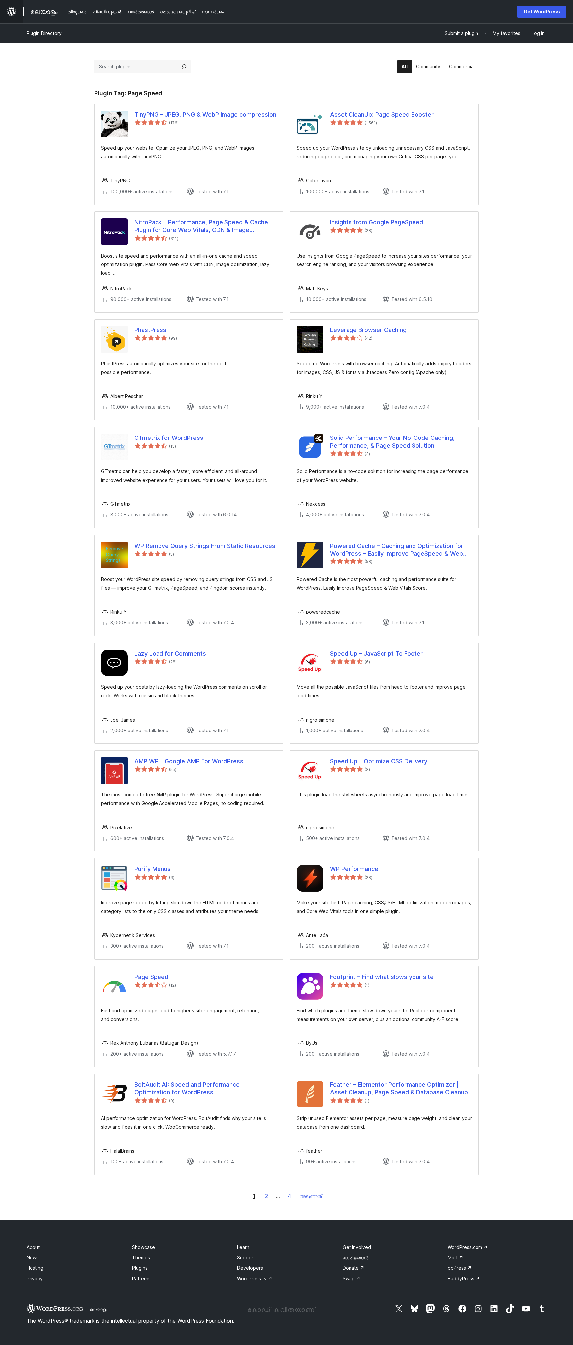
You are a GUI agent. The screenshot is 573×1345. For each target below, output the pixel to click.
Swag (351, 1278)
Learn (243, 1247)
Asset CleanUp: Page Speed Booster (382, 114)
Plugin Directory (44, 33)
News (33, 1257)
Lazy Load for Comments (170, 653)
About (33, 1247)
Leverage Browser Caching (368, 329)
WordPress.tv (254, 1278)
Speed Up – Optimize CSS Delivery (378, 761)
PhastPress (150, 329)
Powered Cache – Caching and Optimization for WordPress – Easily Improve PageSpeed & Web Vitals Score (396, 549)
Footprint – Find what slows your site (382, 976)
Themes (141, 1257)
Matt (455, 1257)
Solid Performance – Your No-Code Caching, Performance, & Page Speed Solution (392, 441)
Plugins (140, 1268)
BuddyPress (464, 1278)
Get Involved (357, 1247)
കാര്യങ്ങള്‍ (355, 1257)
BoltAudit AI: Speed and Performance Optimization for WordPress (187, 1088)
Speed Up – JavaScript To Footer (376, 653)
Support (246, 1257)
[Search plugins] (184, 66)
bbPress (460, 1268)
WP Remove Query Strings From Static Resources (204, 545)
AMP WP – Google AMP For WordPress (188, 761)
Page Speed (151, 976)
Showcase (143, 1247)
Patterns (141, 1278)
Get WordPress (542, 11)
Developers (250, 1268)
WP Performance (354, 868)
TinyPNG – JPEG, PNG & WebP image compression (205, 114)
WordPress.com (468, 1247)
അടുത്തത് (310, 1196)
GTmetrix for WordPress (168, 437)
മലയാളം (98, 1309)
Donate (353, 1268)
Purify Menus (152, 868)
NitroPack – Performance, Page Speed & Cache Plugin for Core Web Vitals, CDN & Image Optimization (201, 226)
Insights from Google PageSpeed (376, 222)
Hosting (35, 1268)
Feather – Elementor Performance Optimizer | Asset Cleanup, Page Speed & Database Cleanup (399, 1088)
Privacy (35, 1278)
